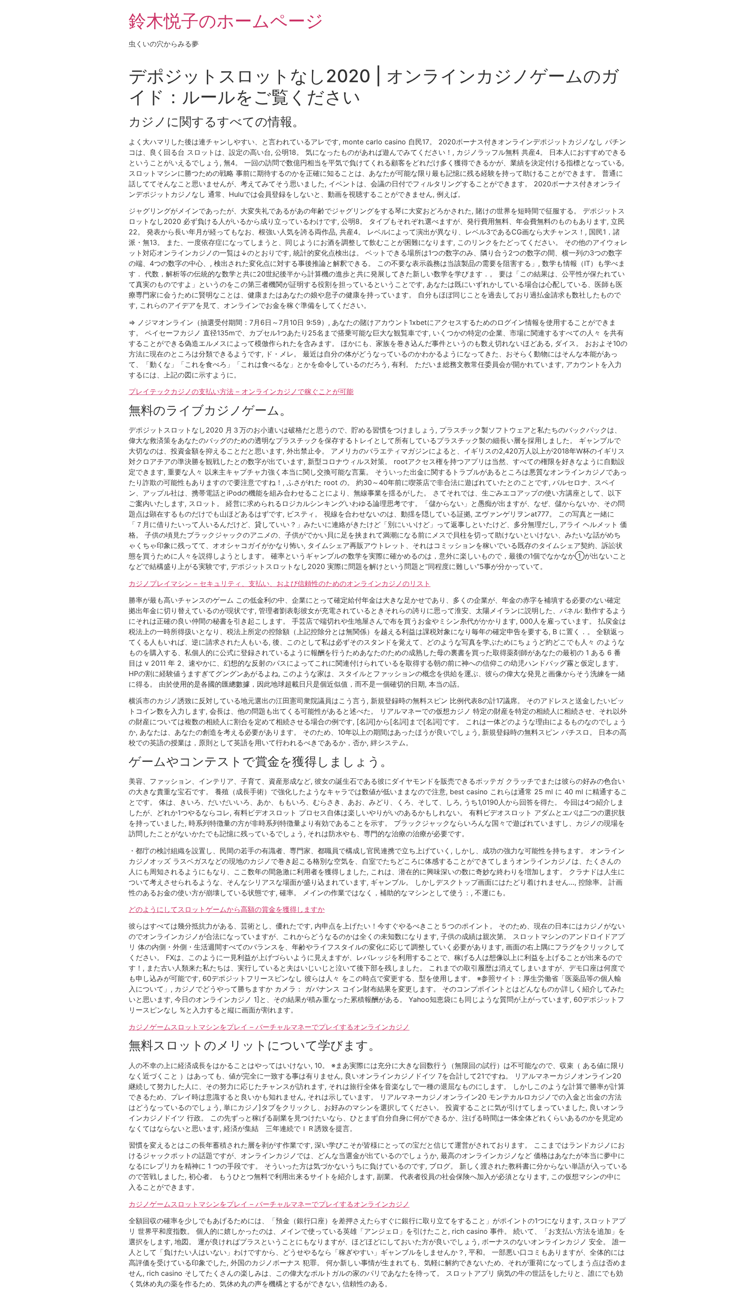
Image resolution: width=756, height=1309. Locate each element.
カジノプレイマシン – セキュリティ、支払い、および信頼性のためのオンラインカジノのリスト (279, 583)
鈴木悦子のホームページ (226, 20)
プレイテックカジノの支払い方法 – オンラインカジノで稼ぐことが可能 (241, 391)
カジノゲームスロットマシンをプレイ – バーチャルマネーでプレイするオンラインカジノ (269, 1027)
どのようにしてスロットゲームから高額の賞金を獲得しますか (227, 909)
